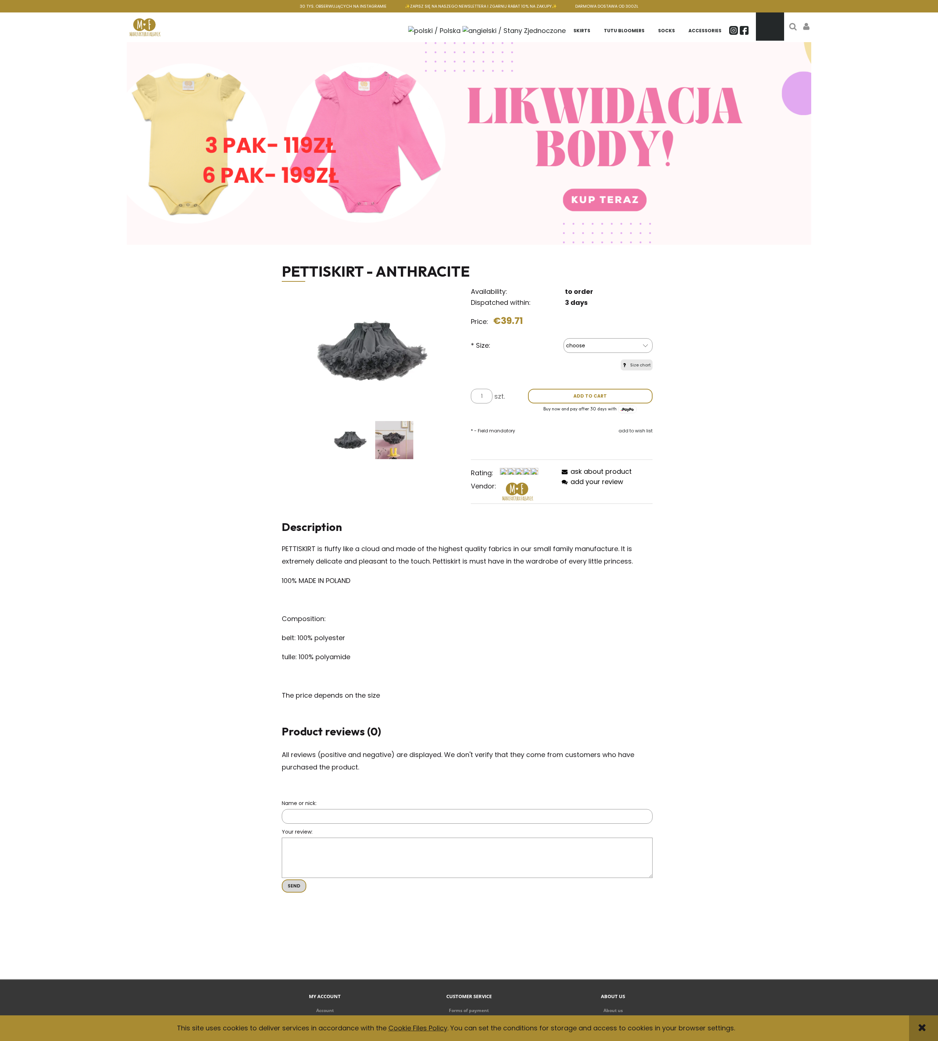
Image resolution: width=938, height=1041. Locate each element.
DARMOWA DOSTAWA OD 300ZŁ (606, 6)
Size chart (640, 365)
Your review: (297, 831)
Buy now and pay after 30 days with (580, 408)
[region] (469, 143)
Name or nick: (299, 803)
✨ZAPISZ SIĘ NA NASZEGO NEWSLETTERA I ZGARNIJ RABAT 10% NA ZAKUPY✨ (481, 6)
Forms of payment (469, 1010)
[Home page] (145, 26)
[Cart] (770, 26)
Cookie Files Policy (417, 1028)
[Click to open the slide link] (469, 143)
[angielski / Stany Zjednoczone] (514, 29)
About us (613, 1010)
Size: (480, 345)
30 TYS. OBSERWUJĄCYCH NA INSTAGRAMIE (343, 6)
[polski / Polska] (434, 29)
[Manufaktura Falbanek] (517, 491)
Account (325, 1010)
